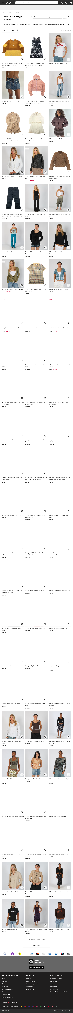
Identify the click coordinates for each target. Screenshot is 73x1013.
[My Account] (62, 2)
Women (10, 12)
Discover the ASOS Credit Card (58, 992)
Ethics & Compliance (7, 997)
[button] (21, 1006)
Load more (36, 945)
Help (3, 978)
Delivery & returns (6, 984)
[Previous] (31, 17)
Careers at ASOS (30, 981)
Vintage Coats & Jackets (53, 17)
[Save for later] (22, 59)
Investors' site (29, 986)
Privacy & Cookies (55, 1010)
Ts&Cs (62, 1010)
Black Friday (53, 986)
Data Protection (6, 994)
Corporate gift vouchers (56, 984)
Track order (5, 981)
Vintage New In (39, 17)
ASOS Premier (6, 986)
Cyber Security (30, 989)
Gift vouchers (53, 981)
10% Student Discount (7, 989)
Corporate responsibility (32, 984)
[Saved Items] (66, 2)
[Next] (68, 17)
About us (28, 978)
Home (3, 12)
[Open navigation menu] (3, 2)
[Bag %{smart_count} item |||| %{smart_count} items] (71, 2)
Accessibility (68, 1010)
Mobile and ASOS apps (56, 978)
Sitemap (4, 992)
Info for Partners (54, 989)
